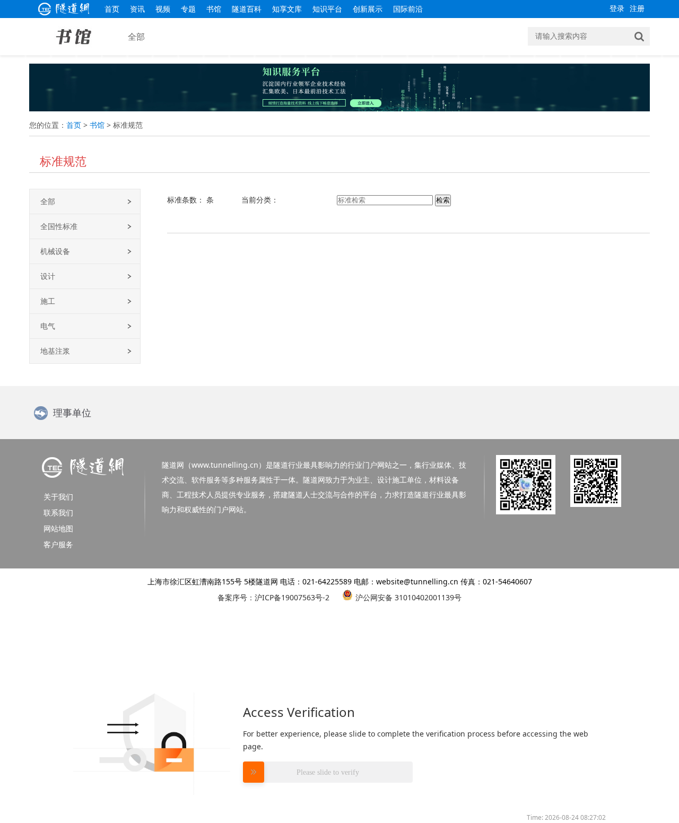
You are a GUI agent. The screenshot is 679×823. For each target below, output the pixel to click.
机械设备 (55, 251)
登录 (617, 8)
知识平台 (327, 9)
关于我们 (58, 497)
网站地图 (58, 528)
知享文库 (287, 9)
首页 (112, 9)
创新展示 (367, 9)
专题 (188, 9)
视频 (162, 9)
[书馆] (73, 52)
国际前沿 (408, 9)
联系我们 (58, 512)
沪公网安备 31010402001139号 (408, 596)
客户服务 (58, 544)
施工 (47, 301)
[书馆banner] (339, 108)
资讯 (137, 9)
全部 (47, 201)
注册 (637, 8)
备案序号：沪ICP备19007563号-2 (273, 597)
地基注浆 (55, 351)
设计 (47, 276)
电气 (47, 326)
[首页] (64, 12)
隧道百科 (247, 9)
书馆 (213, 9)
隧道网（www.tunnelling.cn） (214, 465)
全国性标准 (58, 226)
